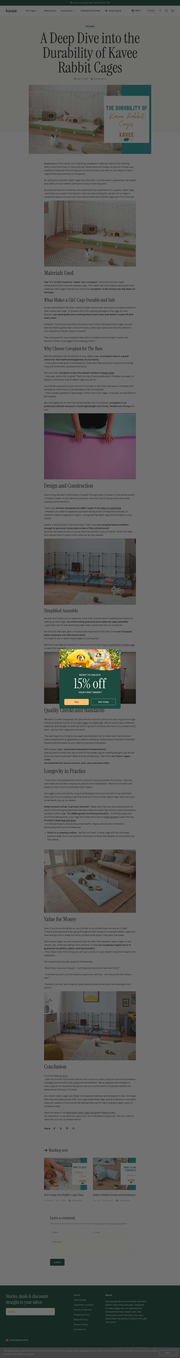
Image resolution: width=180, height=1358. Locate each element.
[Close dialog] (118, 652)
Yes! (76, 702)
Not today (103, 702)
